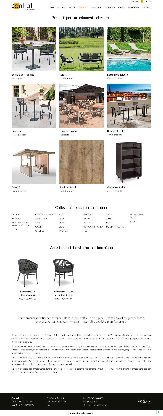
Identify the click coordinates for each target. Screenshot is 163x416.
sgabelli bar (107, 361)
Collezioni (96, 7)
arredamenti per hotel (48, 372)
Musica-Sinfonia (93, 226)
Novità (72, 7)
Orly (109, 214)
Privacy (89, 404)
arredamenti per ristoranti (24, 372)
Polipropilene (115, 226)
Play (109, 222)
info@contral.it (90, 401)
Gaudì (39, 226)
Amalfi (16, 214)
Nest (85, 230)
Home (51, 7)
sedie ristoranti (40, 349)
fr (150, 1)
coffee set (93, 346)
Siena (133, 221)
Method (88, 218)
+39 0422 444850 (95, 398)
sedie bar (136, 346)
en (146, 1)
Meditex (88, 214)
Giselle (39, 230)
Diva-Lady (41, 218)
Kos (61, 214)
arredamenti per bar (141, 368)
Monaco (88, 222)
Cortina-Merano (45, 214)
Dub (37, 222)
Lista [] (136, 1)
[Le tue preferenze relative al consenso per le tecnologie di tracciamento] (159, 412)
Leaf (61, 222)
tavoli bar (146, 346)
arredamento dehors (42, 368)
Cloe (15, 229)
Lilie (61, 226)
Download (133, 7)
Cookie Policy (100, 404)
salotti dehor (125, 346)
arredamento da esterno (46, 346)
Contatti (146, 7)
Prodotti (83, 7)
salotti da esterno (66, 338)
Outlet (121, 7)
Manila (63, 230)
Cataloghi (110, 7)
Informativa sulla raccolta (81, 413)
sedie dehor (94, 338)
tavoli (80, 338)
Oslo (109, 218)
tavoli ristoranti (57, 349)
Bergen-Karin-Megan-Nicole (21, 224)
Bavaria (16, 218)
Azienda (61, 7)
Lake (62, 218)
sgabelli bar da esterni (22, 349)
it (142, 1)
